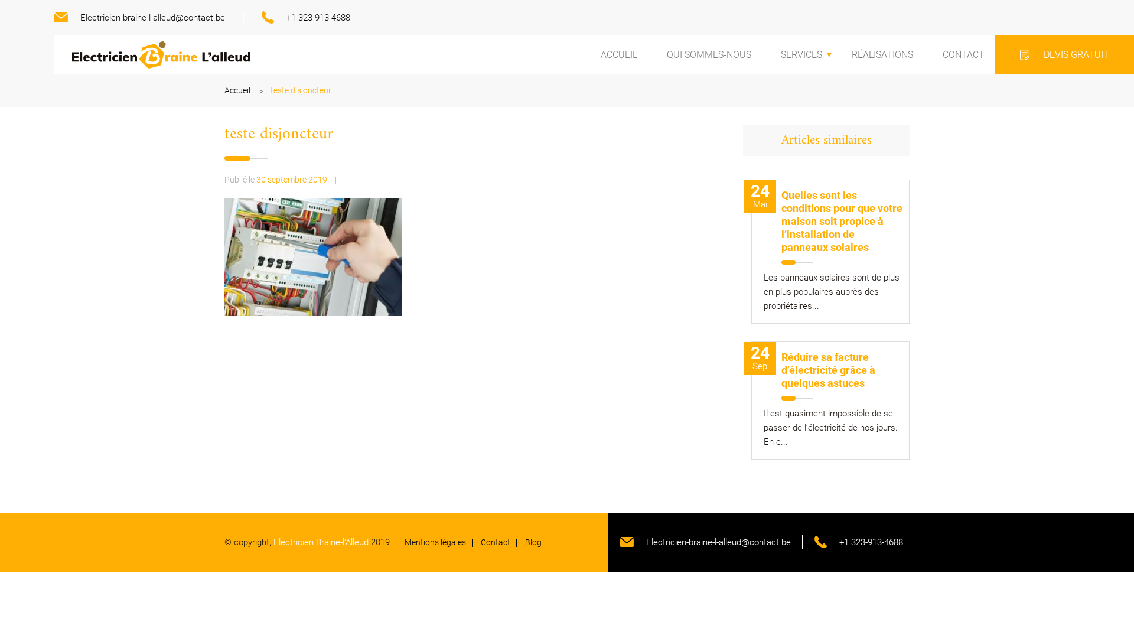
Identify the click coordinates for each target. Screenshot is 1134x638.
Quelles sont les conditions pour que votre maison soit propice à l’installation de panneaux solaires (841, 221)
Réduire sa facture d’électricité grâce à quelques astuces (828, 370)
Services (801, 54)
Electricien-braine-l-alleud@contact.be (152, 17)
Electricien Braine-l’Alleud (321, 542)
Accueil (619, 54)
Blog (533, 542)
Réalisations (882, 54)
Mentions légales (435, 542)
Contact (964, 54)
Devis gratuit (1076, 54)
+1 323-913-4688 (318, 17)
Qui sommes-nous (709, 54)
